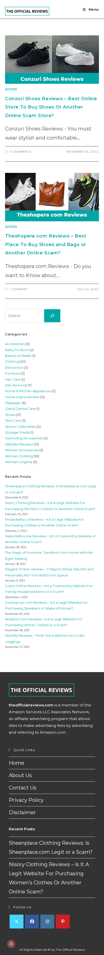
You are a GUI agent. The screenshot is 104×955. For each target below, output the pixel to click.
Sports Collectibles (20, 427)
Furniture (12, 373)
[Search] (52, 316)
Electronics (14, 367)
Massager (13, 403)
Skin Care (13, 420)
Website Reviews (19, 444)
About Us (20, 775)
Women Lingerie (18, 462)
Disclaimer (22, 812)
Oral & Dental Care (20, 409)
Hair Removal (16, 385)
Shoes (11, 89)
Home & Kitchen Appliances (28, 391)
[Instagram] (47, 922)
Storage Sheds (17, 432)
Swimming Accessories (24, 438)
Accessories (15, 344)
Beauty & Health (18, 356)
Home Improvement (22, 397)
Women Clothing (19, 456)
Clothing (12, 361)
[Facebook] (32, 922)
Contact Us (22, 788)
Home (16, 763)
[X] (16, 922)
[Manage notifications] (11, 944)
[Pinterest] (63, 922)
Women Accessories (22, 450)
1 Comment (19, 289)
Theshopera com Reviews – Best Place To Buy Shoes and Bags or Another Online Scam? (45, 244)
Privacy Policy (26, 800)
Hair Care (12, 379)
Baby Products (17, 350)
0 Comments (21, 151)
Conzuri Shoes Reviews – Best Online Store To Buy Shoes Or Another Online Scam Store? (51, 107)
